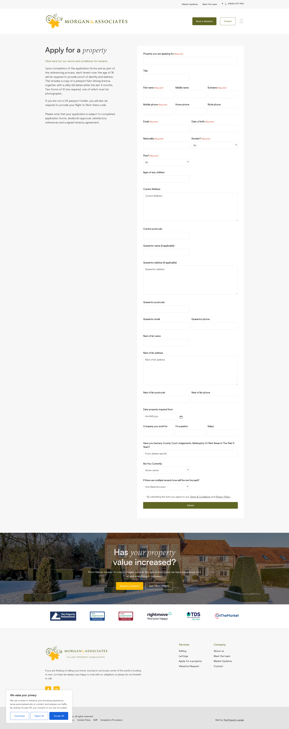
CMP (95, 720)
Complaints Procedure (111, 720)
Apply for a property (190, 661)
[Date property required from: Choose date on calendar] (181, 417)
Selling (182, 650)
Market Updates (190, 4)
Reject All (39, 716)
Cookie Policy (84, 720)
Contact (218, 666)
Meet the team (210, 4)
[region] (39, 706)
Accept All (59, 716)
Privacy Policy (223, 496)
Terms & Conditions (200, 496)
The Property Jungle (234, 720)
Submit (190, 505)
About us (219, 650)
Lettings (183, 656)
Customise (19, 716)
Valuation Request (189, 666)
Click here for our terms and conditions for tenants (76, 61)
